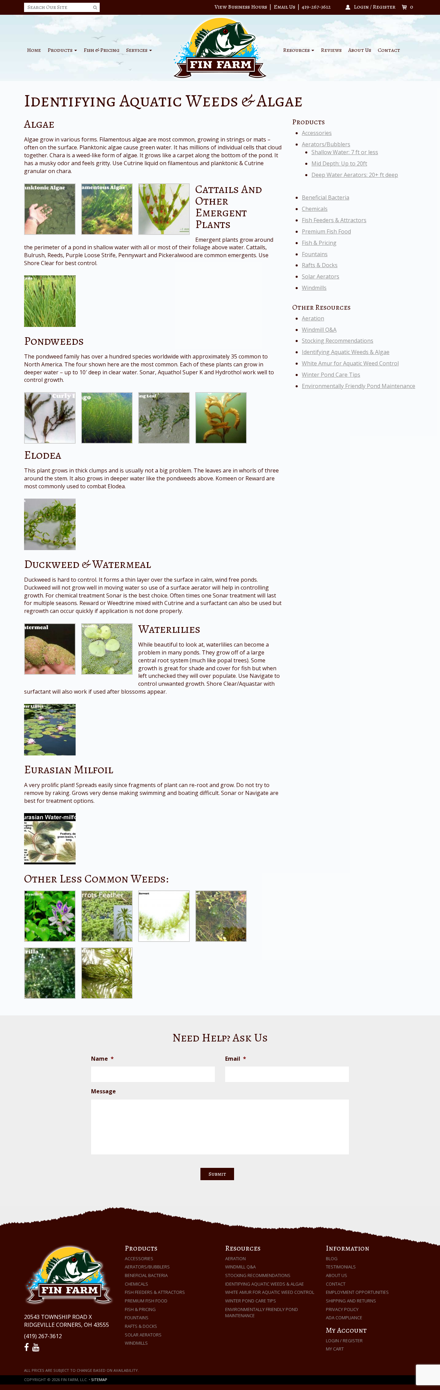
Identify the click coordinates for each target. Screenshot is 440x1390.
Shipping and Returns (351, 1301)
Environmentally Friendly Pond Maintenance (358, 386)
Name (102, 1058)
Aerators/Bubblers (326, 144)
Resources (297, 50)
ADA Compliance (344, 1317)
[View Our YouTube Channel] (37, 1347)
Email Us (284, 7)
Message (103, 1091)
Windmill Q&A (319, 329)
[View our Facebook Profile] (27, 1347)
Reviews (331, 50)
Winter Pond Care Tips (331, 374)
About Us (359, 50)
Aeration (313, 318)
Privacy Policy (342, 1309)
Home (34, 50)
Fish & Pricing (102, 50)
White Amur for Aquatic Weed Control (350, 363)
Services (137, 50)
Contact (389, 50)
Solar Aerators (320, 276)
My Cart (335, 1349)
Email (235, 1058)
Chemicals (315, 209)
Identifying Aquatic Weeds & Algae (345, 352)
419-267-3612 (316, 7)
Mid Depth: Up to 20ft (339, 163)
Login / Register (344, 1340)
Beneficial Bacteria (325, 197)
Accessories (317, 133)
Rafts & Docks (320, 265)
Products (60, 50)
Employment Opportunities (357, 1292)
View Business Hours (240, 7)
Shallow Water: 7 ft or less (344, 152)
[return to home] (220, 47)
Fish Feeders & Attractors (334, 220)
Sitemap (99, 1379)
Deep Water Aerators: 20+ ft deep (354, 175)
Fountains (315, 254)
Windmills (314, 288)
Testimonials (341, 1267)
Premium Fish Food (326, 231)
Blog (332, 1258)
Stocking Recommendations (337, 340)
